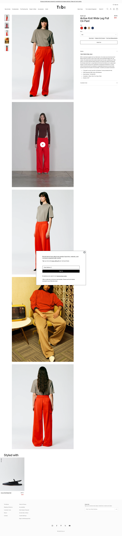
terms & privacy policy (62, 276)
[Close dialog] (84, 252)
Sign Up (61, 271)
